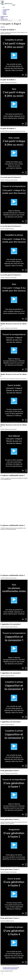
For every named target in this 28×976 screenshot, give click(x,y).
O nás (4, 11)
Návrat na (3, 26)
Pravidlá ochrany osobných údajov (10, 968)
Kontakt (4, 14)
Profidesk (2, 16)
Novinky (5, 10)
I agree (2, 1)
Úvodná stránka (6, 9)
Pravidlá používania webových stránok (11, 967)
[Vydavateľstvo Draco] (6, 5)
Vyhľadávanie (3, 20)
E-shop (6, 16)
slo (3, 7)
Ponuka (4, 13)
